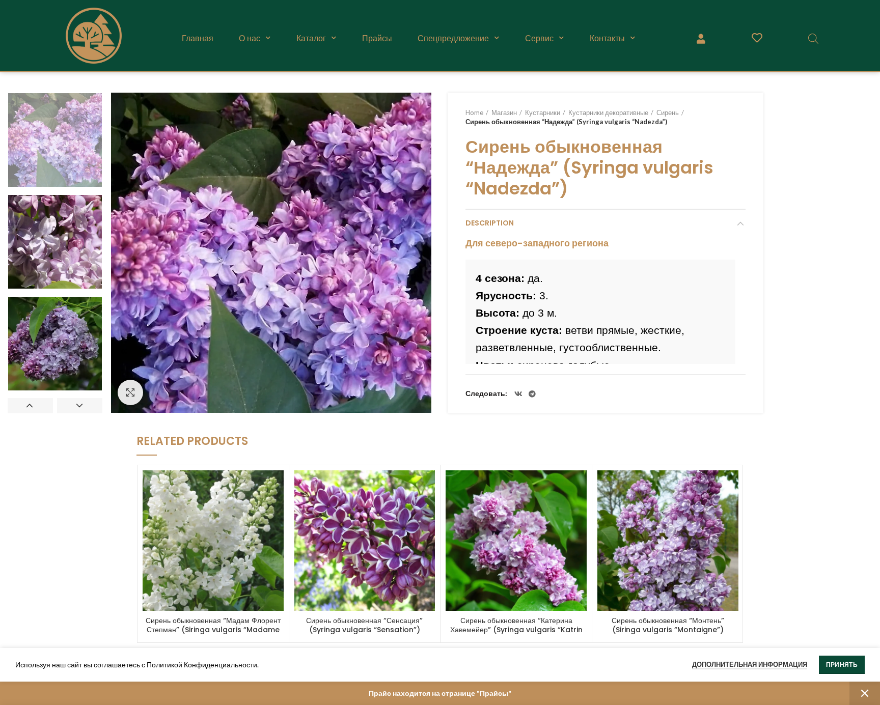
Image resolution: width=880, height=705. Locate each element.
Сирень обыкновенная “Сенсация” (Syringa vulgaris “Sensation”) (364, 625)
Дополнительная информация (749, 664)
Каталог (311, 38)
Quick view (276, 486)
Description (489, 223)
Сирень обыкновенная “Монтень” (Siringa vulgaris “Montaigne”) (668, 625)
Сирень (667, 112)
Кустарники (542, 112)
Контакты (607, 38)
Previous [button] (30, 405)
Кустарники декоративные (608, 112)
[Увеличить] (130, 392)
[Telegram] (532, 394)
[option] (55, 140)
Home (474, 112)
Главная (197, 38)
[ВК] (518, 394)
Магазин (504, 112)
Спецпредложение (453, 38)
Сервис (539, 38)
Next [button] (79, 405)
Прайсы (377, 38)
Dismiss (864, 693)
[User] (700, 38)
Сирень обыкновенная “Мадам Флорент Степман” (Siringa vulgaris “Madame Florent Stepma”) (213, 629)
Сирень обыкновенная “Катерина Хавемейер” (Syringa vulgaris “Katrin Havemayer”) (516, 629)
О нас (249, 38)
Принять (842, 664)
